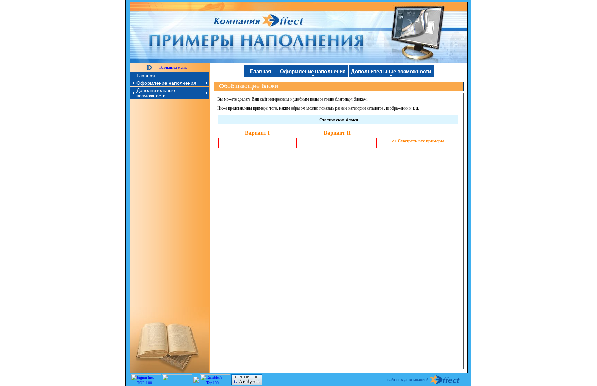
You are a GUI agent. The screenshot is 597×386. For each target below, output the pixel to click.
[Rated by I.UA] (177, 383)
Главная (145, 75)
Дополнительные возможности (155, 92)
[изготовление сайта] (449, 379)
